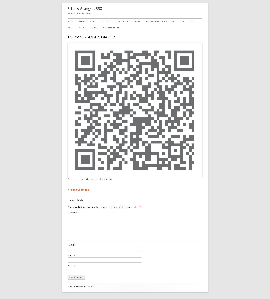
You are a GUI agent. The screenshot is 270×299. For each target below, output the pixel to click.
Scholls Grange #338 (85, 8)
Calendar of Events (86, 21)
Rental (94, 28)
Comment (74, 212)
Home (70, 21)
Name (72, 244)
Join (182, 21)
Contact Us (107, 21)
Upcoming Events (111, 28)
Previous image (79, 189)
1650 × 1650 (107, 179)
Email (71, 255)
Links (192, 21)
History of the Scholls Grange (160, 21)
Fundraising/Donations (129, 21)
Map (69, 28)
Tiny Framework (78, 287)
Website (72, 266)
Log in (89, 287)
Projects (81, 28)
